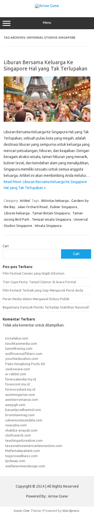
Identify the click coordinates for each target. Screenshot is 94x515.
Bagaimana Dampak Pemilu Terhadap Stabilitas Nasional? (46, 307)
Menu (47, 23)
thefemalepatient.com (22, 451)
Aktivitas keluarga (55, 200)
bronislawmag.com (20, 415)
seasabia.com (16, 425)
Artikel (25, 200)
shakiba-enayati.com (21, 430)
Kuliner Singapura (63, 207)
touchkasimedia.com (21, 343)
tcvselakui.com (16, 338)
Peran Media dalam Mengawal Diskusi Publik (36, 299)
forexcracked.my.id (20, 389)
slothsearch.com (18, 435)
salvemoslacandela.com (23, 420)
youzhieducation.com (21, 358)
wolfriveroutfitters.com (23, 354)
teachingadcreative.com (24, 440)
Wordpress (70, 510)
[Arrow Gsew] (47, 6)
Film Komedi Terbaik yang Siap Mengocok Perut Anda (43, 290)
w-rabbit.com (15, 374)
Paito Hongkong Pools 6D (25, 364)
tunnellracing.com (18, 348)
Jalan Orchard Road (32, 207)
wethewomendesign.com (25, 466)
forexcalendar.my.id (20, 379)
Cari (6, 246)
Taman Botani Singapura (51, 213)
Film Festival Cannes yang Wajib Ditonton (33, 273)
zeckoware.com (17, 369)
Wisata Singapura (48, 225)
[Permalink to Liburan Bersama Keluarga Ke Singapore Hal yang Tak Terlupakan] (47, 120)
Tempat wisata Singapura (51, 219)
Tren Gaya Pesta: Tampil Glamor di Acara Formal (39, 282)
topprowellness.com (21, 456)
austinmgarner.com (20, 394)
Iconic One (22, 510)
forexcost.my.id (17, 384)
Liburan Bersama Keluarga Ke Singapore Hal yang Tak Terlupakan (45, 65)
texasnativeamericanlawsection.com (33, 446)
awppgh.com (15, 405)
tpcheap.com (15, 461)
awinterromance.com (21, 399)
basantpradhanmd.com (23, 410)
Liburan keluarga (17, 213)
